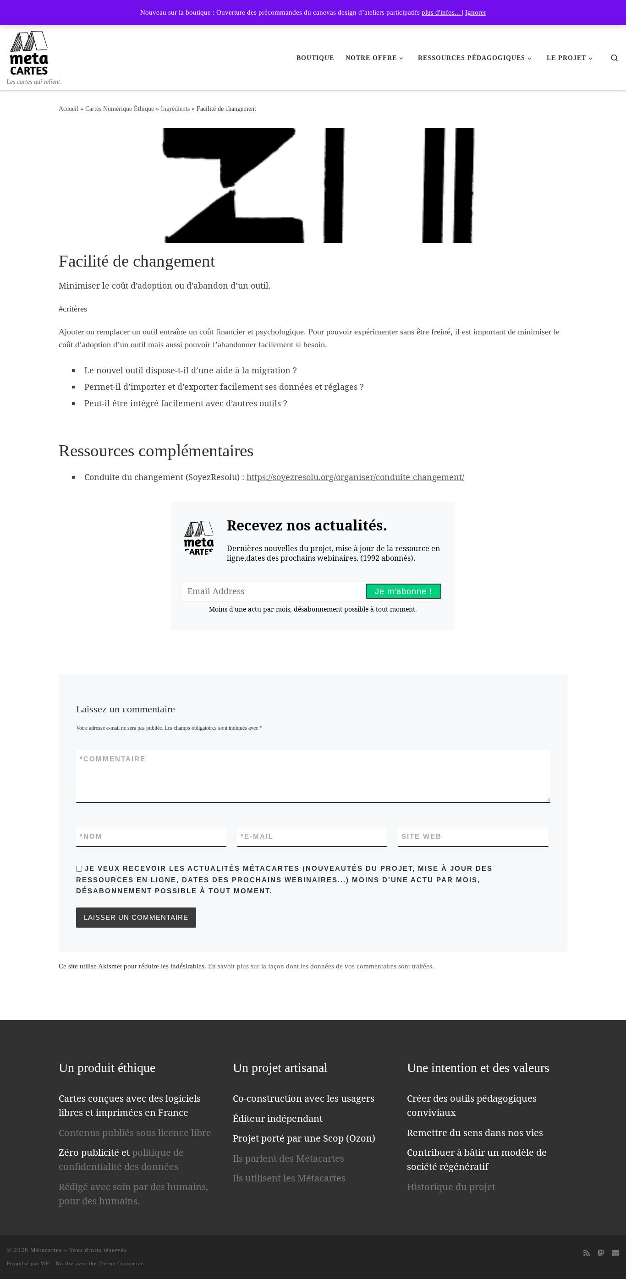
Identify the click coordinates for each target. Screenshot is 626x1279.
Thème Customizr (121, 1263)
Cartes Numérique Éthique (119, 108)
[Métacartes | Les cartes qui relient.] (29, 51)
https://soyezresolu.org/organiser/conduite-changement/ (355, 476)
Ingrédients (175, 108)
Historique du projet (451, 1187)
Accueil (68, 108)
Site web (421, 836)
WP (45, 1263)
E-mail (257, 836)
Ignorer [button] (475, 12)
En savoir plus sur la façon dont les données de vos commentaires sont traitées (320, 966)
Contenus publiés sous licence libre (135, 1132)
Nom (91, 836)
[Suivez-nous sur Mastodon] (601, 1253)
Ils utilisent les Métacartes (289, 1178)
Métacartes (46, 1249)
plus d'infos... (442, 12)
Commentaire (113, 759)
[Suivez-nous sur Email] (615, 1253)
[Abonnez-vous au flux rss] (586, 1253)
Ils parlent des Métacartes (288, 1158)
